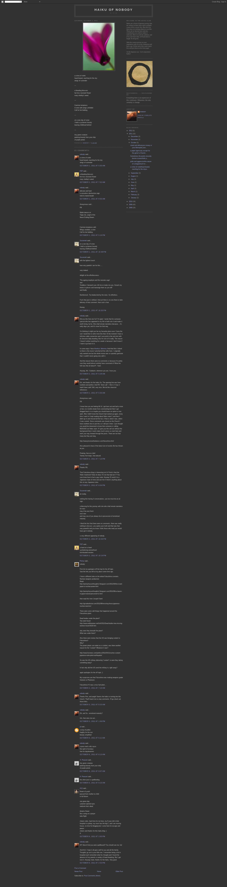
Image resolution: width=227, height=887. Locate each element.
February (134, 194)
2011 (131, 134)
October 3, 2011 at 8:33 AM (92, 705)
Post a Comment (80, 868)
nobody (82, 154)
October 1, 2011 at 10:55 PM (93, 310)
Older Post (119, 871)
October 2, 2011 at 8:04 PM (92, 485)
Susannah (83, 240)
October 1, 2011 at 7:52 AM (92, 182)
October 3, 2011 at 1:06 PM (92, 721)
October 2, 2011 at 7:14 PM (92, 459)
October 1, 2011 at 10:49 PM (93, 252)
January (134, 198)
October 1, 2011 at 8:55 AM (92, 199)
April (132, 188)
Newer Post (78, 871)
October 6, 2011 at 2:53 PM (92, 863)
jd (80, 727)
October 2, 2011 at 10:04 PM (93, 539)
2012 (131, 131)
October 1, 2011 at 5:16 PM (92, 235)
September (135, 173)
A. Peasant (83, 760)
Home (99, 871)
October (134, 142)
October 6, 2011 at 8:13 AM (92, 754)
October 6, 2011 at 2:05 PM (92, 836)
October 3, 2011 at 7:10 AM (92, 688)
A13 (81, 788)
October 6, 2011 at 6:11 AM (92, 738)
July (132, 179)
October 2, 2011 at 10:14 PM (93, 555)
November (134, 139)
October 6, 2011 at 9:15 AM (92, 783)
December (134, 136)
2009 (131, 204)
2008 (131, 208)
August (133, 176)
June (133, 182)
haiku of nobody (113, 9)
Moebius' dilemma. (100, 348)
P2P (81, 171)
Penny (82, 561)
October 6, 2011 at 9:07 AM (92, 771)
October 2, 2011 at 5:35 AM (92, 393)
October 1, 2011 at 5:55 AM (92, 166)
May (132, 185)
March (133, 191)
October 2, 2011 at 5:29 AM (92, 374)
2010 (131, 201)
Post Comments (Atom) (92, 876)
